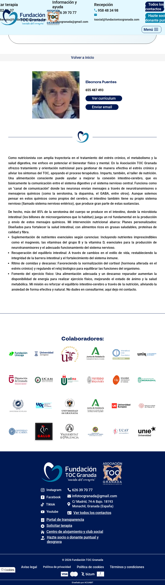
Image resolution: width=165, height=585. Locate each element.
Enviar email (102, 107)
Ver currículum (104, 98)
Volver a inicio (82, 57)
